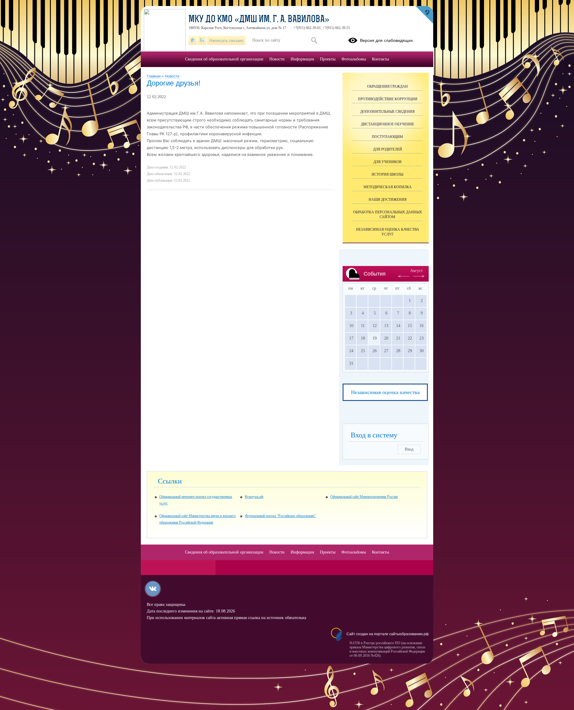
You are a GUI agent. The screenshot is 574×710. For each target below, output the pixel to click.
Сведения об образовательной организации (224, 59)
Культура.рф (254, 497)
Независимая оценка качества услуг (387, 231)
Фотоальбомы (353, 59)
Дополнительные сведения (387, 112)
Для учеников (387, 162)
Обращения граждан (387, 86)
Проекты (327, 59)
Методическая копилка (388, 187)
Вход (409, 449)
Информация (302, 59)
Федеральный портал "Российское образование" (280, 516)
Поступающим (387, 137)
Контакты (380, 59)
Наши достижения (388, 199)
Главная (154, 76)
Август (416, 270)
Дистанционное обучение (387, 124)
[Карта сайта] (202, 40)
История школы (387, 174)
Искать (314, 40)
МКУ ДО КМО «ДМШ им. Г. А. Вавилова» (259, 19)
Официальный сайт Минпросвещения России (364, 497)
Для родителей (387, 149)
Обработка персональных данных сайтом (387, 214)
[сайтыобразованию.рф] (424, 15)
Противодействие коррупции (387, 99)
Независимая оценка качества (385, 392)
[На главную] (193, 40)
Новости (172, 76)
